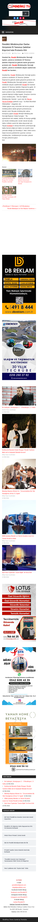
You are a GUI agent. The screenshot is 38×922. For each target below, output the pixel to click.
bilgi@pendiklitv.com (19, 887)
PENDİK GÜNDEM (29, 53)
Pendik (13, 57)
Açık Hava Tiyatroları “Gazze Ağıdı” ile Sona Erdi (17, 572)
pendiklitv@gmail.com (19, 885)
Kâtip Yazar (17, 53)
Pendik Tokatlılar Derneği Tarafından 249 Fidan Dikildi (9, 197)
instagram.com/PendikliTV (19, 897)
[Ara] (25, 13)
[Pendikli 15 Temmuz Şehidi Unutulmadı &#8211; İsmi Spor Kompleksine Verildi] (25, 173)
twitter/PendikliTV (19, 902)
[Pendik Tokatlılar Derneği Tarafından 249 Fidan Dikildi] (9, 190)
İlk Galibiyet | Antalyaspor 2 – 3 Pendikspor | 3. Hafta (18, 407)
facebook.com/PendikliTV (19, 892)
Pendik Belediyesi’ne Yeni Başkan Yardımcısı (21, 208)
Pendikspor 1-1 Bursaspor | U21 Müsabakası (16, 206)
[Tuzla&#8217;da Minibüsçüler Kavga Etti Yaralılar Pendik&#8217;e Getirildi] (9, 173)
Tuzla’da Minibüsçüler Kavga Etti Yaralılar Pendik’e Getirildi (8, 180)
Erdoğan (10, 126)
